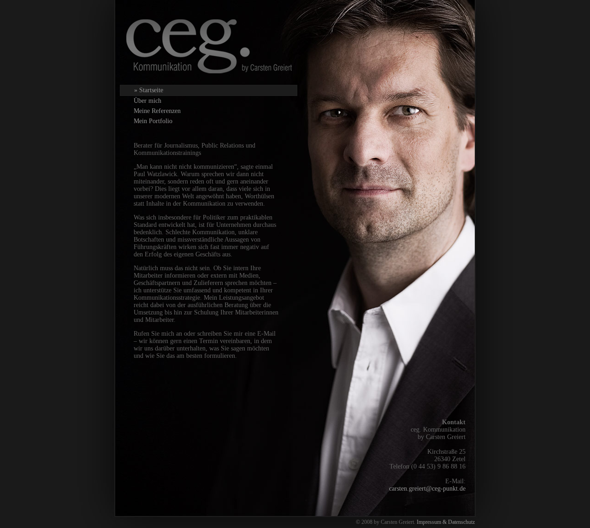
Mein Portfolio (153, 121)
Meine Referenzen (157, 110)
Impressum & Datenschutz (446, 522)
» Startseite (148, 90)
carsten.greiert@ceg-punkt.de (427, 488)
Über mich (147, 100)
